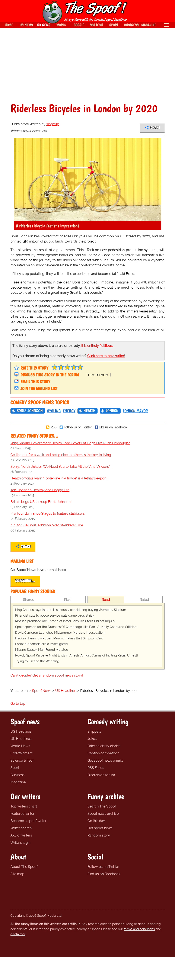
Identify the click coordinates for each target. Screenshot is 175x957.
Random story (99, 835)
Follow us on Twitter (78, 427)
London (112, 410)
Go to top (17, 703)
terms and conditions (139, 929)
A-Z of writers (21, 835)
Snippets (94, 731)
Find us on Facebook (104, 874)
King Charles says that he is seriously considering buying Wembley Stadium (70, 610)
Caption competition (103, 753)
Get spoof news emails (105, 760)
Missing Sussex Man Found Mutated (41, 650)
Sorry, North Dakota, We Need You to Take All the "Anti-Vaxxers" (60, 467)
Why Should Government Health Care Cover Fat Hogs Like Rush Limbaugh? (70, 443)
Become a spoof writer (28, 821)
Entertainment (21, 753)
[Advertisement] (87, 65)
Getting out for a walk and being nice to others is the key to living (60, 455)
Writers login (20, 843)
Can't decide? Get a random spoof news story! (46, 675)
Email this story (35, 381)
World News (20, 746)
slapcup (52, 124)
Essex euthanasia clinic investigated (41, 644)
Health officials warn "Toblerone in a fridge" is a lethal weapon (58, 478)
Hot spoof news (100, 828)
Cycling (54, 410)
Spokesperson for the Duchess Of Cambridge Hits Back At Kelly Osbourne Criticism (76, 627)
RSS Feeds (96, 768)
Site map (17, 874)
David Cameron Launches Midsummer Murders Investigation (60, 633)
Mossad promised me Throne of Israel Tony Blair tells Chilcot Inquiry (65, 621)
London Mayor (135, 410)
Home (9, 25)
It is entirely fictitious (97, 346)
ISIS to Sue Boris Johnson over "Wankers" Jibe (46, 525)
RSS (53, 427)
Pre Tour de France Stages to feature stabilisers (47, 513)
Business (17, 775)
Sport (14, 768)
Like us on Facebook (113, 427)
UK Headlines (21, 739)
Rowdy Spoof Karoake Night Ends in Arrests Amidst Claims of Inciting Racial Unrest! (76, 655)
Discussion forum (101, 775)
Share (155, 127)
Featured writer (22, 814)
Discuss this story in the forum (49, 374)
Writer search (21, 828)
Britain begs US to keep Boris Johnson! (40, 502)
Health (89, 410)
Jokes (92, 739)
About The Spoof (24, 867)
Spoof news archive (103, 814)
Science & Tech (22, 760)
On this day (96, 821)
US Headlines (21, 731)
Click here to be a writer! (106, 356)
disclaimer (17, 934)
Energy (69, 410)
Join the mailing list (39, 388)
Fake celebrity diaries (104, 746)
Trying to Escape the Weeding (37, 661)
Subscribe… (25, 580)
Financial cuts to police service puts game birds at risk (54, 615)
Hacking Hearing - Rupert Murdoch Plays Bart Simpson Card (59, 638)
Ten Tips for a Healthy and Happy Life (39, 490)
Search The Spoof (102, 806)
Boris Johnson (29, 410)
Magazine (18, 782)
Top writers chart (23, 806)
